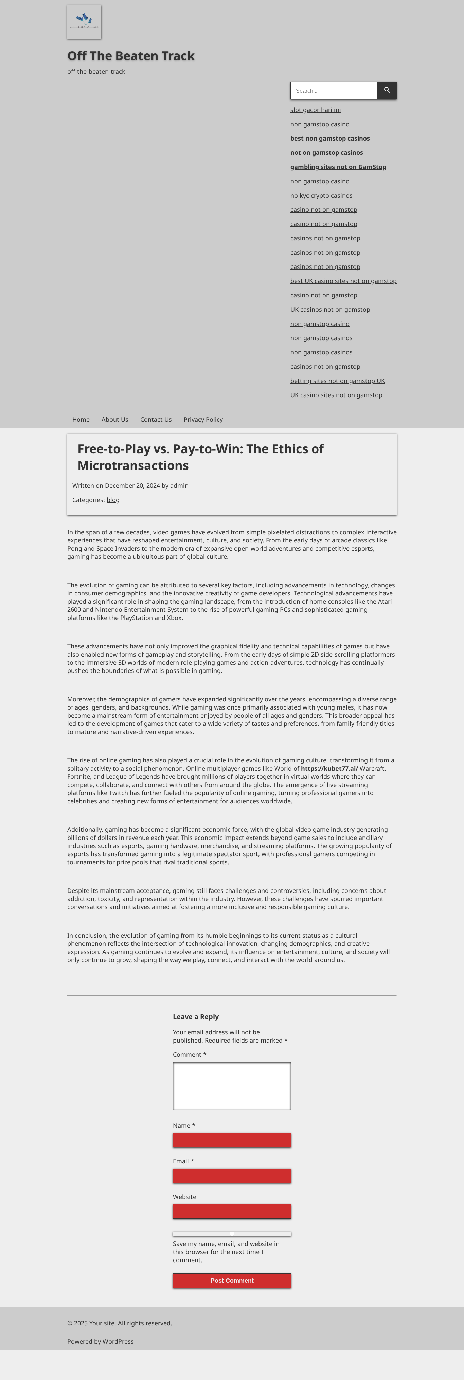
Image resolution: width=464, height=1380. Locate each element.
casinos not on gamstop (325, 238)
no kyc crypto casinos (321, 195)
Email (183, 1161)
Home (81, 419)
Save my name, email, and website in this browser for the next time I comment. (226, 1251)
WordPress (118, 1341)
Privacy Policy (203, 419)
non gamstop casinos (321, 338)
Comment (190, 1054)
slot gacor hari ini (315, 110)
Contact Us (156, 419)
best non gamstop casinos (330, 138)
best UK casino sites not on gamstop (343, 281)
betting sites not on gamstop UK (337, 380)
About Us (115, 419)
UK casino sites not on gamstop (336, 395)
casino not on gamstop (323, 209)
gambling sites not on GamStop (338, 167)
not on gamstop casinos (326, 152)
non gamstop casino (320, 124)
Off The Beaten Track (131, 55)
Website (184, 1197)
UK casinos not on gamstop (330, 309)
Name (184, 1125)
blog (113, 500)
